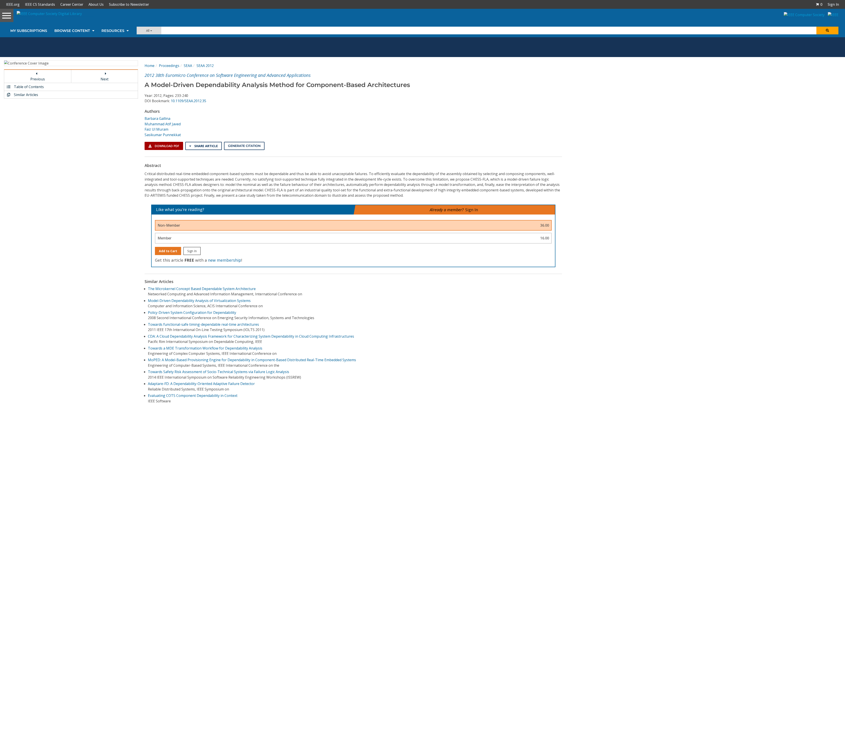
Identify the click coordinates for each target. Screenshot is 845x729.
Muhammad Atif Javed (163, 124)
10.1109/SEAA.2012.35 (188, 100)
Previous (37, 79)
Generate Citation (244, 146)
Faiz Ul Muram (156, 129)
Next (104, 79)
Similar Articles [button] (25, 94)
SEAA (188, 65)
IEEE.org (13, 4)
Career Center (71, 4)
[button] (819, 4)
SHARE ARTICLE (205, 146)
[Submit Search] (827, 30)
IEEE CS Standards (40, 4)
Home (149, 65)
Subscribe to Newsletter (129, 4)
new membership (224, 260)
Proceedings (169, 65)
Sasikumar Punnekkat (163, 134)
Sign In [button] (833, 4)
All (148, 30)
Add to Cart (168, 251)
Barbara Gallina (157, 118)
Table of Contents (28, 86)
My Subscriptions (28, 31)
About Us (96, 4)
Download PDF (166, 146)
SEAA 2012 (205, 65)
